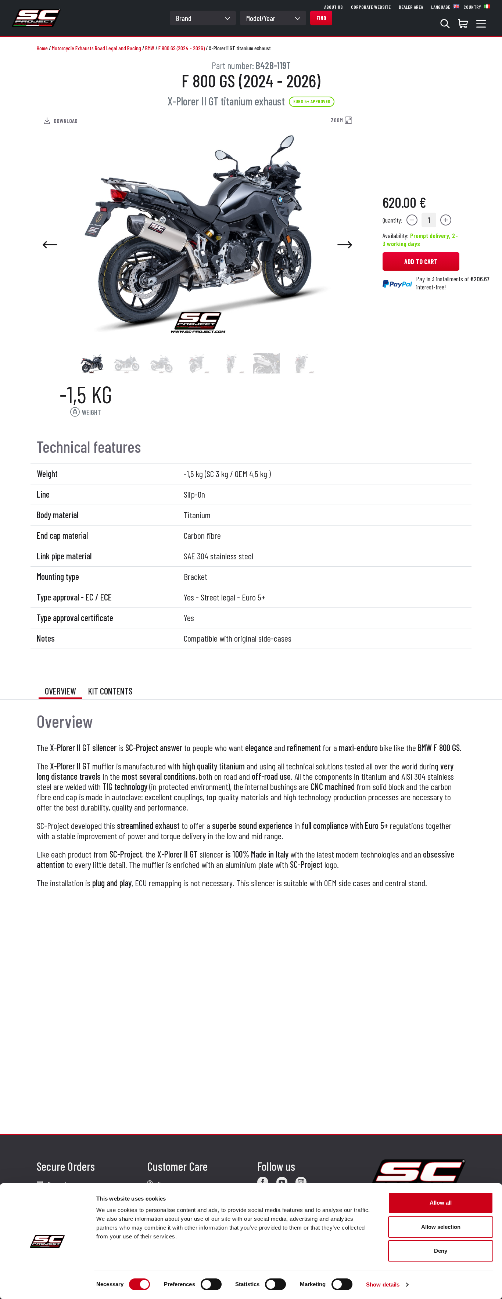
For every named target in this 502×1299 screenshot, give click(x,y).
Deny (440, 1251)
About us (333, 7)
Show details (382, 1284)
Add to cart (421, 261)
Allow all (441, 1202)
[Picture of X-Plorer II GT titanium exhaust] (91, 363)
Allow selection (440, 1227)
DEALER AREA (411, 7)
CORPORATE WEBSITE (371, 7)
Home (42, 48)
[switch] (211, 1284)
